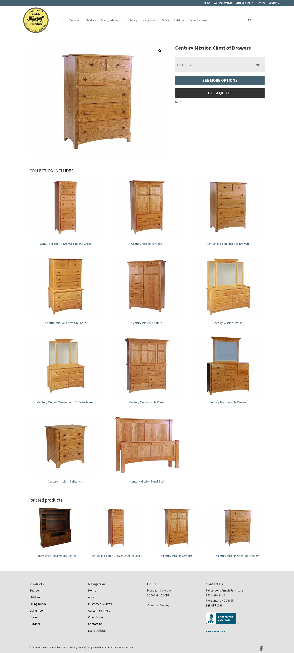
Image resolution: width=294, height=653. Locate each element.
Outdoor (178, 20)
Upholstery (130, 20)
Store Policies (97, 631)
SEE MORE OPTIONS (220, 80)
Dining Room (37, 604)
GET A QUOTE (220, 93)
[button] (160, 51)
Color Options (242, 2)
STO (178, 102)
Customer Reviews (100, 604)
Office (165, 20)
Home (92, 590)
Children (91, 20)
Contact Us (275, 2)
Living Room (150, 20)
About (207, 2)
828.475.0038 (214, 605)
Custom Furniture (223, 2)
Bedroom (75, 20)
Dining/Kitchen (109, 20)
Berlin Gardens (198, 20)
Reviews (261, 2)
